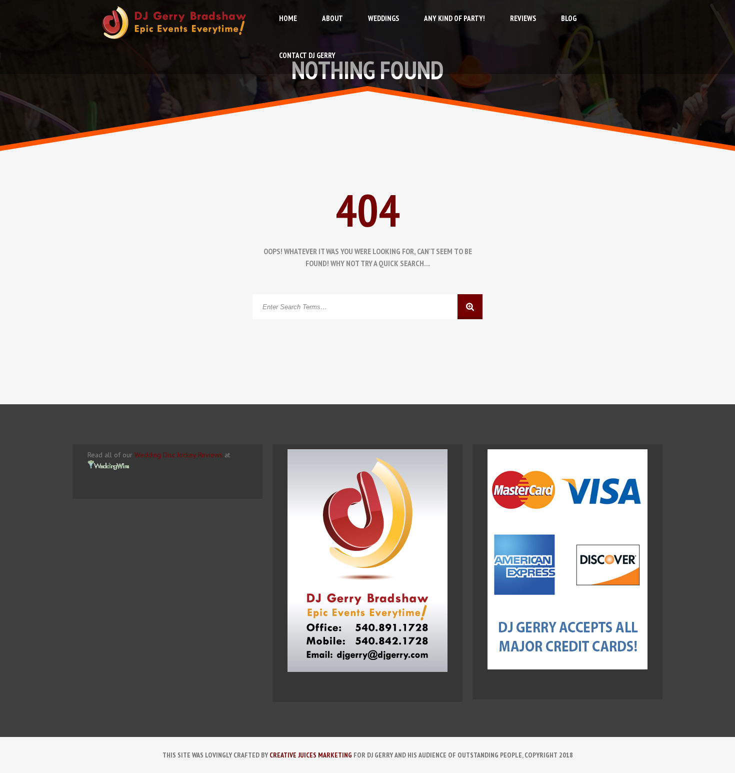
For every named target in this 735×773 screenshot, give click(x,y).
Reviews (523, 18)
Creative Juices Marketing (311, 754)
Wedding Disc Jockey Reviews (178, 454)
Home (288, 18)
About (332, 18)
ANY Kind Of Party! (454, 18)
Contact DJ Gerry (307, 55)
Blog (568, 18)
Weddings (383, 18)
